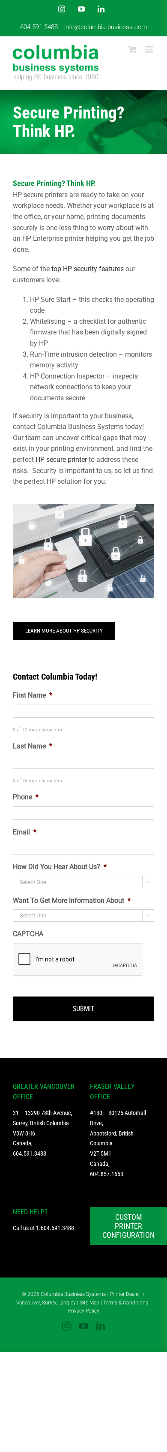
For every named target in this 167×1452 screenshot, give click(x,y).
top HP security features (87, 269)
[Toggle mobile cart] (132, 49)
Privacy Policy (83, 1311)
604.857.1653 (106, 1174)
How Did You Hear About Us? (60, 867)
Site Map (89, 1303)
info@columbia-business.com (105, 27)
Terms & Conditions (125, 1303)
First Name (32, 695)
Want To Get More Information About (72, 900)
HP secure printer (61, 459)
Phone (26, 797)
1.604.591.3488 (55, 1227)
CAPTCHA (28, 934)
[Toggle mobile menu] (149, 49)
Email (24, 832)
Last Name (32, 746)
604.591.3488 (39, 27)
